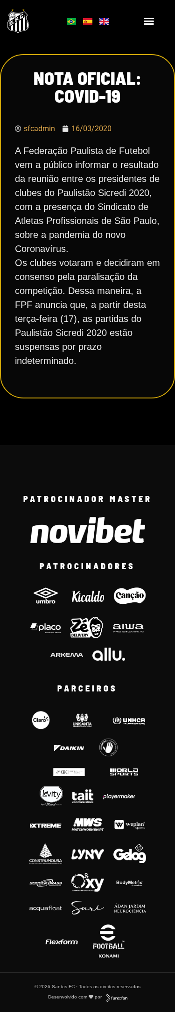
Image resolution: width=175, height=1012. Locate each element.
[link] (30, 21)
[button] (148, 21)
